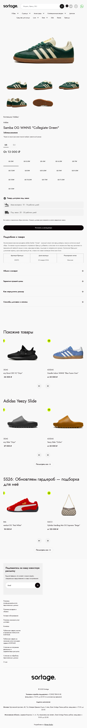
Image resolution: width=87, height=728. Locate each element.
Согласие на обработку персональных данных (10, 657)
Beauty (59, 18)
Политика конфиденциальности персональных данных (10, 603)
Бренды (67, 18)
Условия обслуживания (10, 616)
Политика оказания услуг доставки (11, 621)
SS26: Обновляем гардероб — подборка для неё (41, 481)
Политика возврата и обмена (9, 610)
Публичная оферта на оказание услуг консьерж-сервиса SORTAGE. (11, 641)
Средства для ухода (23, 18)
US (6, 145)
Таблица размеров (10, 132)
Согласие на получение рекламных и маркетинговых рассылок (11, 649)
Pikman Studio (48, 725)
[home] (12, 6)
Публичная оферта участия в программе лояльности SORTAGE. (11, 633)
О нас (5, 662)
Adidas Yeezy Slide (19, 401)
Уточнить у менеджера (43, 228)
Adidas (15, 117)
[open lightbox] (43, 94)
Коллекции (7, 117)
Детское (72, 13)
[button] (15, 13)
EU (14, 145)
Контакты (6, 626)
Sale (52, 18)
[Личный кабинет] (76, 6)
